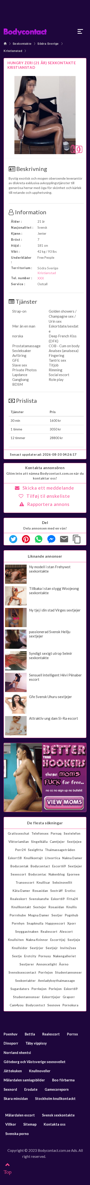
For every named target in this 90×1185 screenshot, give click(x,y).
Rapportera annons (48, 504)
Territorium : (21, 268)
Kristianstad (13, 51)
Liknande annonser (45, 556)
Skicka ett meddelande (48, 488)
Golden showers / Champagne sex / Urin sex (63, 316)
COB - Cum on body (64, 346)
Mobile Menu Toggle (80, 31)
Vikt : (15, 251)
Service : (18, 284)
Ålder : (16, 221)
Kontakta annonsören (45, 468)
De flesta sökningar (45, 823)
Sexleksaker (21, 350)
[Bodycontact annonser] (45, 31)
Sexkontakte (22, 43)
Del (45, 522)
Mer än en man (23, 326)
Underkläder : (21, 260)
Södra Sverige (48, 43)
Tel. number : (21, 278)
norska (17, 336)
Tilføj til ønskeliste (48, 496)
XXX (40, 278)
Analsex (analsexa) (63, 350)
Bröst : (16, 239)
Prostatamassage (26, 346)
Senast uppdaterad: (43, 454)
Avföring (19, 355)
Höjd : (15, 245)
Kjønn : (16, 233)
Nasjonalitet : (22, 227)
